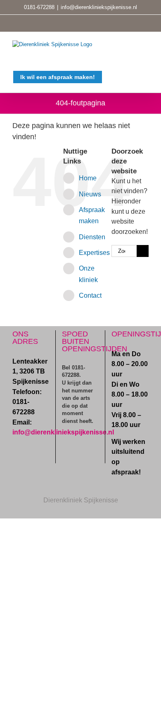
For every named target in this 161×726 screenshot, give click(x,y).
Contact (90, 295)
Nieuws (90, 194)
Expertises (94, 252)
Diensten (92, 236)
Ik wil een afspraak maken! (57, 77)
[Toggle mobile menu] (145, 44)
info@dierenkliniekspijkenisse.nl (99, 7)
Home (88, 178)
